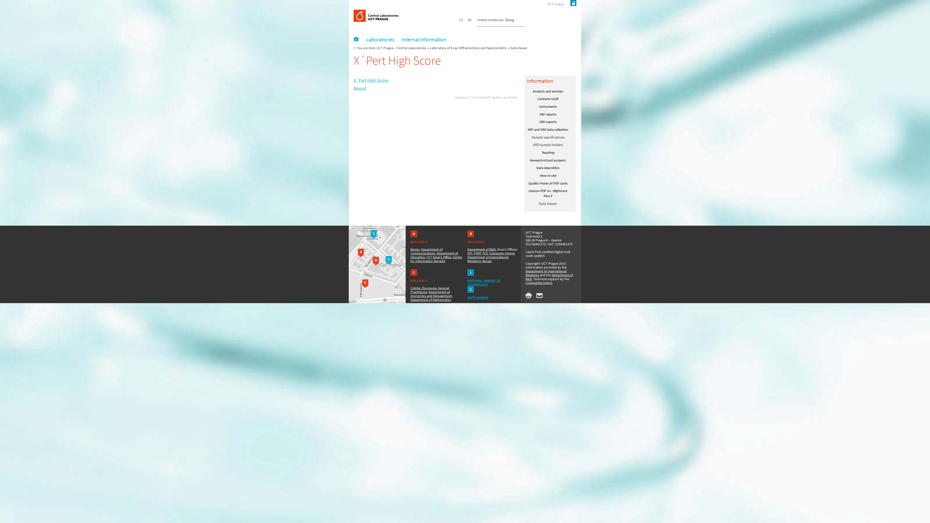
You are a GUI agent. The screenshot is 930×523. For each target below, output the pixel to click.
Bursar (487, 261)
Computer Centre (501, 253)
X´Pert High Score (371, 80)
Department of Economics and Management (431, 294)
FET (470, 253)
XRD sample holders (548, 144)
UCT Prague (555, 4)
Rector (415, 249)
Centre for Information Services (436, 259)
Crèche (423, 288)
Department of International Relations (546, 273)
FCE (485, 253)
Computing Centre (539, 283)
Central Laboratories (411, 48)
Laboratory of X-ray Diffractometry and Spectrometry (468, 48)
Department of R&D (481, 249)
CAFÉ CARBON (477, 297)
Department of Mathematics (431, 300)
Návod (360, 88)
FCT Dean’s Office (438, 257)
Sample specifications (548, 137)
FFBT (477, 253)
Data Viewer (548, 203)
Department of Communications (426, 251)
